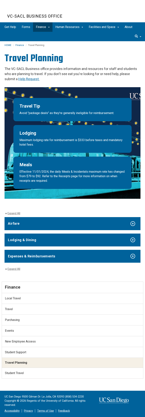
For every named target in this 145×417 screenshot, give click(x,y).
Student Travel (14, 373)
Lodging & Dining (22, 240)
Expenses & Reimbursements (31, 256)
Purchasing (12, 320)
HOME (8, 45)
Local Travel (13, 298)
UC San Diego (28, 9)
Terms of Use (45, 410)
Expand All (14, 213)
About (128, 27)
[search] (138, 36)
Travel (9, 309)
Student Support (15, 352)
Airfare (14, 223)
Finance (41, 27)
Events (9, 330)
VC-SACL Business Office (34, 16)
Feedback (64, 410)
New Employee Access (20, 341)
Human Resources (67, 27)
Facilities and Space (102, 27)
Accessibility (12, 410)
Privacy (28, 410)
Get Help (10, 27)
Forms (26, 27)
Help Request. (28, 79)
